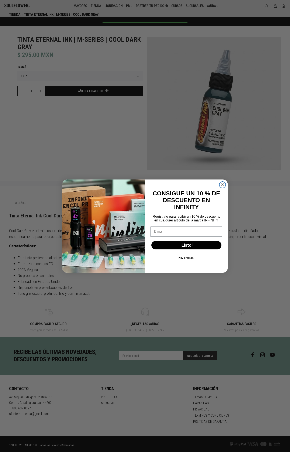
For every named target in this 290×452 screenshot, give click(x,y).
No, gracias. (186, 257)
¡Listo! (186, 245)
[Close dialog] (222, 185)
